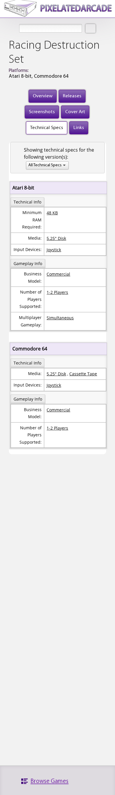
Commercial (58, 274)
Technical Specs (46, 127)
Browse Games (49, 781)
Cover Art (75, 111)
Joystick (54, 249)
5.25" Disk (56, 238)
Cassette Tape (83, 374)
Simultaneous (60, 318)
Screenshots (42, 111)
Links (78, 127)
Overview (42, 96)
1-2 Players (57, 292)
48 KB (52, 213)
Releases (72, 96)
